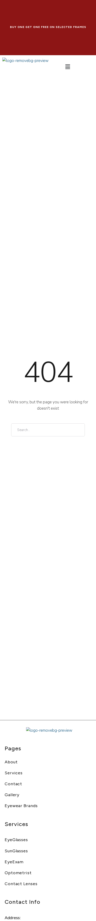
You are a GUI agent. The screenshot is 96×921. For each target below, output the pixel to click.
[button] (67, 67)
